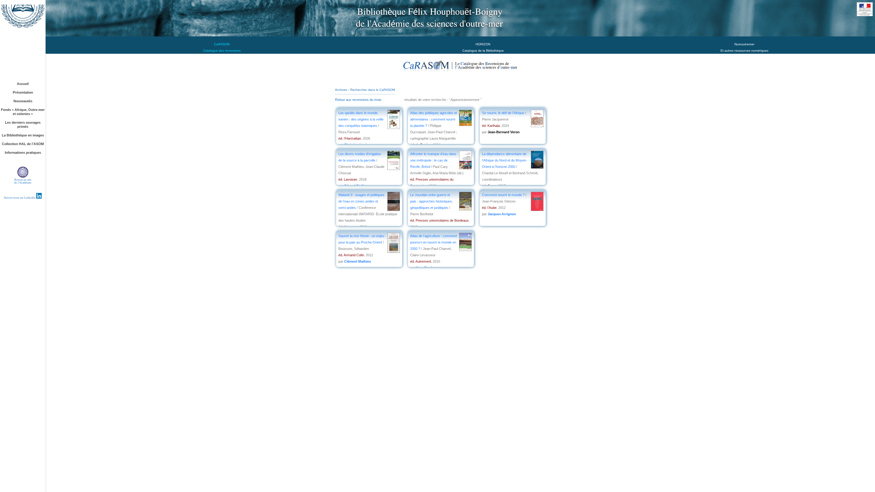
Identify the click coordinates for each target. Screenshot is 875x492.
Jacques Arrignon (502, 214)
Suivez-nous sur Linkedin (20, 197)
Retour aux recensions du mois (358, 100)
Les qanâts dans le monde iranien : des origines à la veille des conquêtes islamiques (360, 119)
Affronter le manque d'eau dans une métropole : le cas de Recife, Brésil (433, 160)
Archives (341, 90)
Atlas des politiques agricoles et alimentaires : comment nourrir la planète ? (433, 119)
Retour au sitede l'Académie (22, 181)
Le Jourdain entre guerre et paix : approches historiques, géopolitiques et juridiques (431, 201)
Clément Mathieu (357, 261)
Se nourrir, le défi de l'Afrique (503, 113)
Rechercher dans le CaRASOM (372, 90)
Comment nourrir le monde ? (503, 195)
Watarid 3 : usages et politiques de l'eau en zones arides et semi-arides (361, 201)
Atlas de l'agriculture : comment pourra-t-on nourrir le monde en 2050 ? (433, 242)
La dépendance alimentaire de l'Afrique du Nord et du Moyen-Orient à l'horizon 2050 (504, 160)
